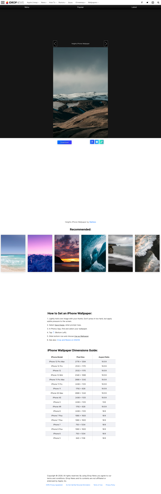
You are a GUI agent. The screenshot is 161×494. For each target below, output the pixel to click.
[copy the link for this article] (101, 142)
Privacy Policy (110, 485)
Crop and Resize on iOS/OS (68, 340)
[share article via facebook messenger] (97, 142)
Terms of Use (98, 485)
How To (52, 2)
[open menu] (2, 2)
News (43, 2)
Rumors (62, 2)
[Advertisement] (80, 24)
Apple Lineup (32, 2)
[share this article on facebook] (92, 142)
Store (70, 3)
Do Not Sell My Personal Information (78, 485)
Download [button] (64, 142)
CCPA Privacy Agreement (54, 485)
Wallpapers (92, 2)
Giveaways (80, 2)
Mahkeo (92, 222)
